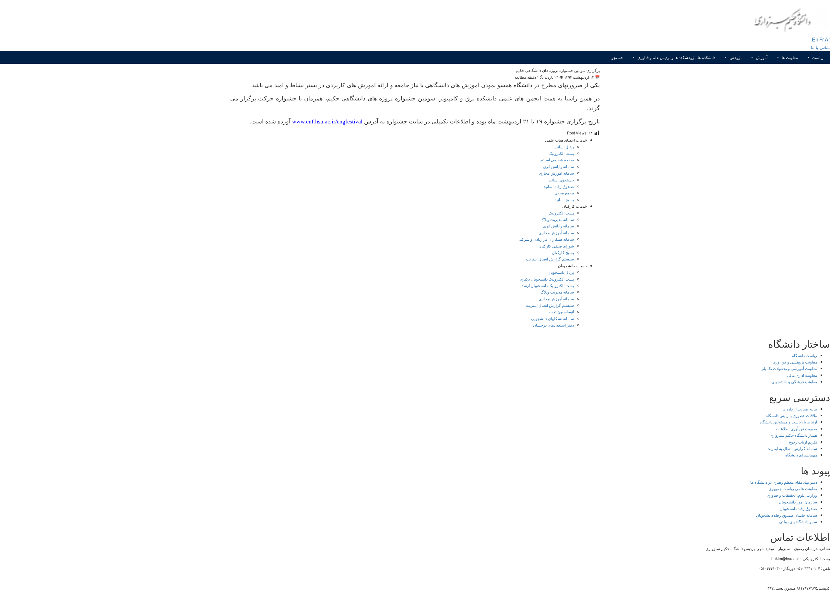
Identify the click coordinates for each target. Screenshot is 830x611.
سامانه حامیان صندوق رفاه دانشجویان (786, 515)
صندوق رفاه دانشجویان (798, 508)
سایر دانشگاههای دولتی (798, 521)
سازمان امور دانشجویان (798, 501)
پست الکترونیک (561, 153)
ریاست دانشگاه (804, 355)
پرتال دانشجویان (561, 272)
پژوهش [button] (735, 57)
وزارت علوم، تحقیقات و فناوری (792, 495)
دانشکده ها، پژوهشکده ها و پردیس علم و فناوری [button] (676, 57)
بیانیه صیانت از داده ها (799, 408)
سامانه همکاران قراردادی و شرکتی (545, 239)
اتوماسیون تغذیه (561, 311)
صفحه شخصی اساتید (557, 159)
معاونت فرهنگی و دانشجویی (794, 381)
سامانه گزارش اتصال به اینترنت (791, 448)
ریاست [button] (818, 57)
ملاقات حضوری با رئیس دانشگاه (791, 415)
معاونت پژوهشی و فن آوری (795, 361)
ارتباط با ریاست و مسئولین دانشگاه (788, 421)
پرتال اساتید (564, 146)
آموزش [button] (761, 57)
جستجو (617, 57)
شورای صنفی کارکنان (556, 245)
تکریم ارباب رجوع (803, 441)
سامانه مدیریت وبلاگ (557, 219)
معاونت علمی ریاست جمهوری (792, 488)
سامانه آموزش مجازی (556, 173)
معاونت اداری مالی (802, 375)
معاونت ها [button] (790, 57)
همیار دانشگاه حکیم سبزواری (793, 435)
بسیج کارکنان (563, 252)
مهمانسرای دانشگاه (801, 454)
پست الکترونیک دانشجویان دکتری (547, 279)
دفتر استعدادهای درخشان (553, 325)
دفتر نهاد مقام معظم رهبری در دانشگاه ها (783, 482)
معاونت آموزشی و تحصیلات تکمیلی (789, 368)
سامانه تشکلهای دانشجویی (552, 318)
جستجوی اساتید (561, 179)
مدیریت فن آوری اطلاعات (796, 428)
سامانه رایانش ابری (558, 166)
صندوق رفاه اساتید (559, 186)
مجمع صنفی (564, 192)
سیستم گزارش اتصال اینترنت (550, 258)
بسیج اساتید (564, 199)
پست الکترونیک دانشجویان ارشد (548, 285)
